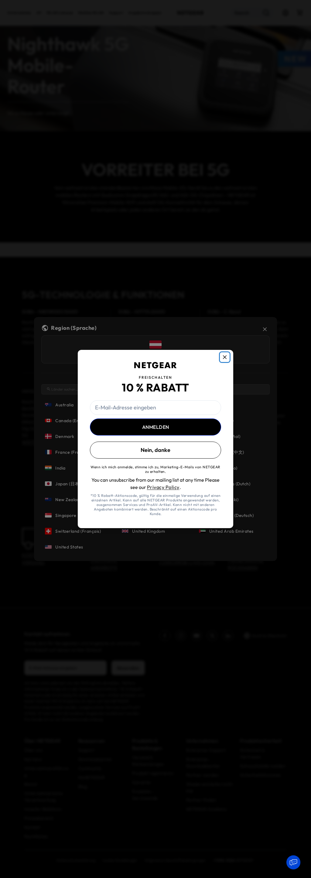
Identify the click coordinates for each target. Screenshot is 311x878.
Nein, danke (155, 449)
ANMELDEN (155, 427)
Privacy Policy (163, 487)
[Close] (225, 357)
